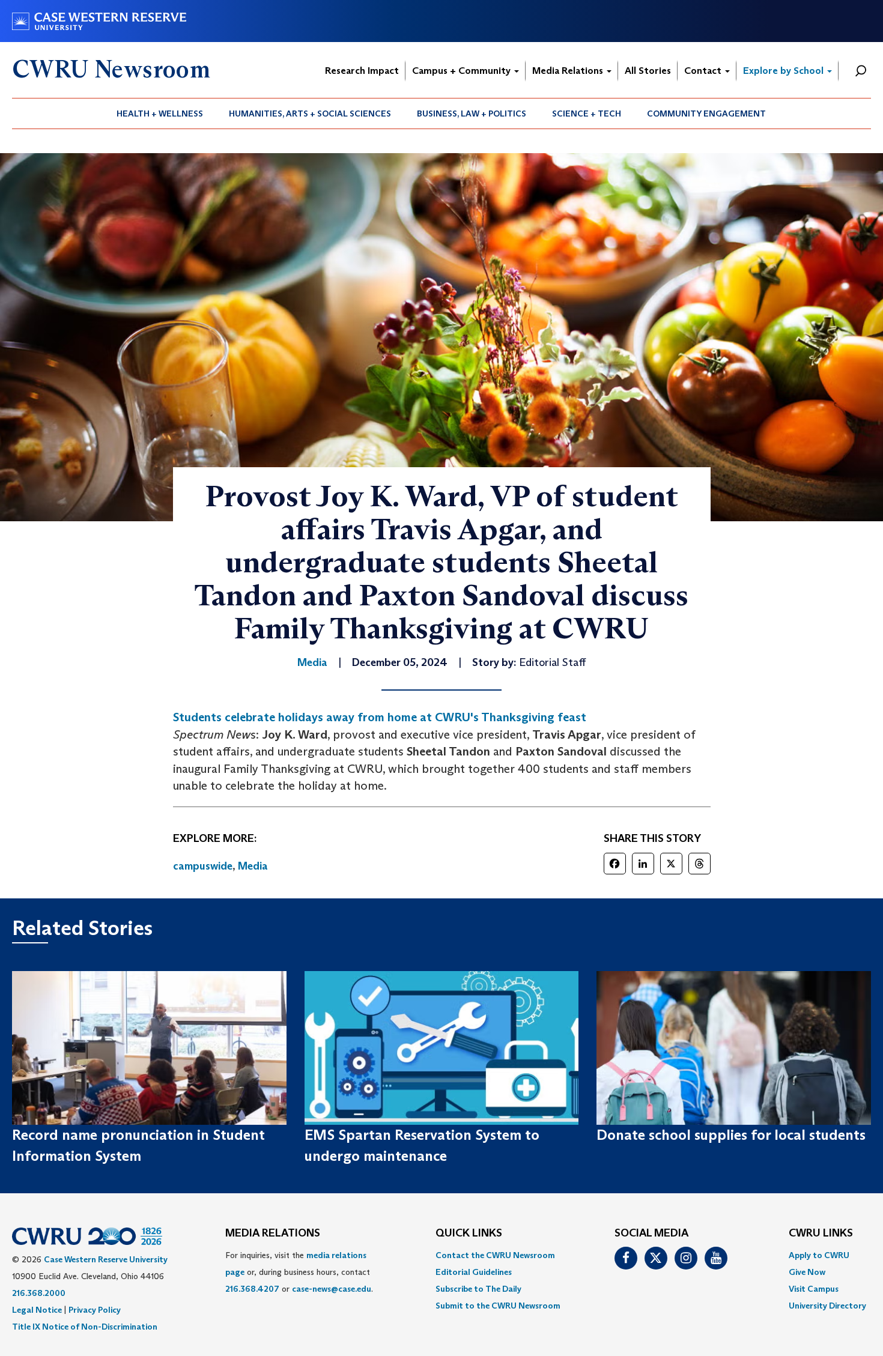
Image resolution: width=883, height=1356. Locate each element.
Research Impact (362, 70)
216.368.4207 (252, 1288)
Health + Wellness (160, 113)
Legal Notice (37, 1309)
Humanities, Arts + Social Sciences (310, 113)
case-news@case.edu (331, 1288)
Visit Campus (814, 1288)
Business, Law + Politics (471, 113)
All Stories (648, 70)
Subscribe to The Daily (478, 1288)
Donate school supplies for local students (731, 1134)
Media (253, 866)
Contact (704, 70)
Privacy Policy (94, 1309)
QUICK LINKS (468, 1233)
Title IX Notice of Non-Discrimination (84, 1326)
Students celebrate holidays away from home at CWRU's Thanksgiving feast (379, 717)
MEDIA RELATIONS (272, 1233)
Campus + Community (462, 70)
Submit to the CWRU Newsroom (497, 1305)
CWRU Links (821, 1233)
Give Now (807, 1272)
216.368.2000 (38, 1293)
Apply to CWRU (819, 1255)
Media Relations (568, 70)
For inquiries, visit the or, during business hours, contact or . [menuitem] (299, 1272)
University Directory (827, 1305)
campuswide (202, 866)
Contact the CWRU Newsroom (495, 1255)
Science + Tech (586, 113)
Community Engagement (706, 113)
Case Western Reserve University (106, 1259)
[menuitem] (160, 113)
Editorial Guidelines (473, 1272)
